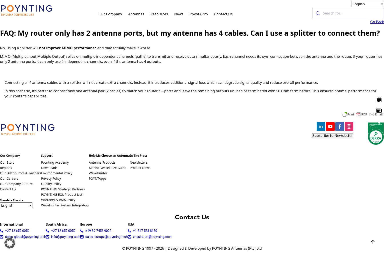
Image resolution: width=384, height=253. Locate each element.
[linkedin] (321, 126)
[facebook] (339, 126)
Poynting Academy (55, 163)
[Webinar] (379, 100)
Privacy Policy (51, 179)
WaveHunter (98, 173)
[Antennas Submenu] (146, 13)
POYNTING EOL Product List (61, 195)
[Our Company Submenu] (124, 13)
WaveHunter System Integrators (65, 205)
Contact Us (223, 14)
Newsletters (139, 163)
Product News (140, 168)
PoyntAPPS (199, 14)
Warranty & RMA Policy (58, 200)
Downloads (49, 168)
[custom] (379, 110)
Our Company (110, 14)
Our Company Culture (16, 184)
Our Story (7, 163)
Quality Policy (51, 184)
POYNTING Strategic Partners (63, 189)
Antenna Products (102, 163)
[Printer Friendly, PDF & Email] (362, 114)
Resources (159, 14)
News (178, 14)
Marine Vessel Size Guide (107, 168)
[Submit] (317, 13)
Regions (6, 168)
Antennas (136, 14)
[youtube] (330, 126)
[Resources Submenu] (170, 13)
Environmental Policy (56, 173)
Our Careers (9, 179)
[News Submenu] (185, 13)
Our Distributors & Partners (20, 173)
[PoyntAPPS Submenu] (210, 13)
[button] (10, 243)
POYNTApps (97, 179)
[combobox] (348, 13)
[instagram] (349, 126)
